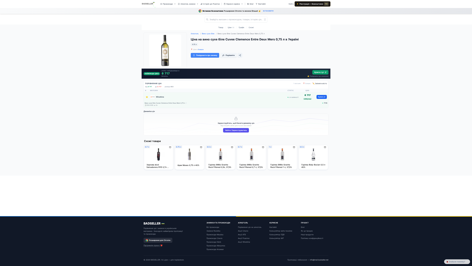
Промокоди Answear (215, 249)
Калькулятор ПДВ (276, 234)
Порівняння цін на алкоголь (249, 227)
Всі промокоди (212, 227)
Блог (303, 227)
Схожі (251, 27)
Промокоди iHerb (213, 242)
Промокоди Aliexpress (215, 246)
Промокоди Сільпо (214, 238)
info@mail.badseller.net (319, 260)
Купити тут (319, 72)
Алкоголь (196, 34)
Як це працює (307, 231)
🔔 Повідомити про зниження (317, 76)
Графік (241, 27)
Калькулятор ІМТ (276, 238)
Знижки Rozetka (213, 231)
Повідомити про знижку (206, 55)
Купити (320, 97)
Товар (220, 27)
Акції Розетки (243, 238)
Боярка (201, 49)
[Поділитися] (240, 55)
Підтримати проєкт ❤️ (153, 245)
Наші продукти (307, 234)
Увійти (291, 4)
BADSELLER (152, 223)
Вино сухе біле (209, 34)
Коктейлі (273, 227)
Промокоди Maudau (214, 234)
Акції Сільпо (243, 231)
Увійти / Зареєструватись (236, 130)
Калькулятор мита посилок (280, 231)
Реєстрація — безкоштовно (314, 4)
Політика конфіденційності (312, 238)
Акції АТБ (242, 234)
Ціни (231, 27)
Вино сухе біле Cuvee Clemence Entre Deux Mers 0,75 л (165, 103)
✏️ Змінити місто (319, 83)
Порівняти (230, 55)
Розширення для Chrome (159, 240)
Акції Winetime (244, 242)
